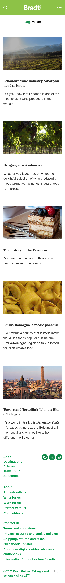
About (7, 487)
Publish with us (14, 492)
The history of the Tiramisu (25, 250)
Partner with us (14, 508)
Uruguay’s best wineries (22, 165)
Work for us (12, 502)
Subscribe (11, 476)
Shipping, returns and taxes (24, 539)
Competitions (13, 513)
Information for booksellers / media (29, 559)
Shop (7, 457)
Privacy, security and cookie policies (30, 533)
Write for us (12, 497)
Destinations (12, 461)
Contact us (11, 523)
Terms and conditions (19, 528)
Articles (9, 466)
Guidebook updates (18, 544)
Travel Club (11, 471)
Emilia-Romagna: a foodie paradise (31, 325)
